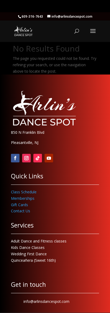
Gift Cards (19, 204)
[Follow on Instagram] (26, 158)
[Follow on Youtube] (49, 158)
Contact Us (20, 210)
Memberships (22, 198)
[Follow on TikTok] (37, 158)
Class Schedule (24, 191)
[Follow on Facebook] (15, 158)
